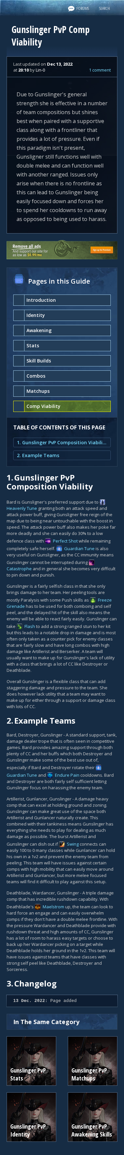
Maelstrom (53, 907)
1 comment (100, 70)
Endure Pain (67, 775)
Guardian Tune (79, 548)
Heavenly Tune (22, 508)
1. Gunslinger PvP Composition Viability (62, 442)
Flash (29, 626)
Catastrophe (19, 569)
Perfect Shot (65, 541)
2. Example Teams (38, 455)
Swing (73, 844)
